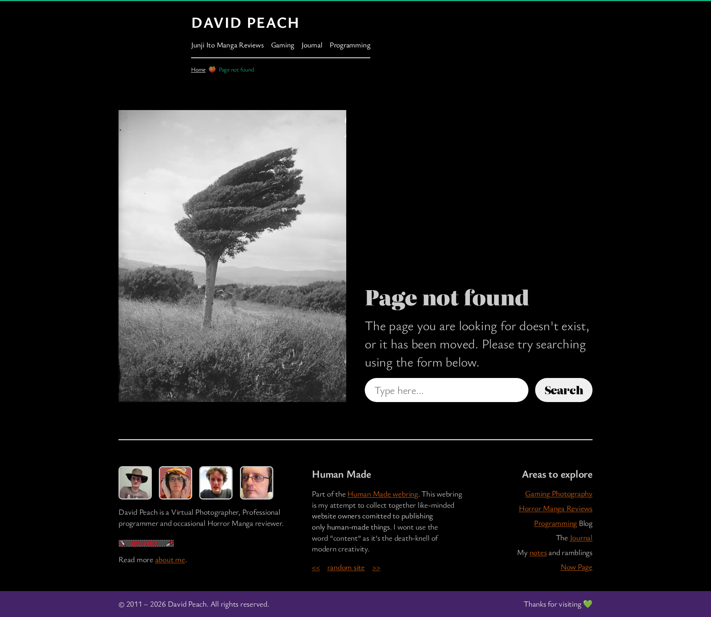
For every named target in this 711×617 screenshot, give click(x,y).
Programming (555, 523)
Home (198, 69)
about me (170, 559)
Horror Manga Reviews (555, 508)
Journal (581, 537)
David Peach (245, 21)
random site (346, 567)
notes (538, 552)
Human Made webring (382, 493)
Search (564, 390)
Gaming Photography (558, 493)
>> (376, 567)
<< (316, 567)
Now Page (576, 566)
